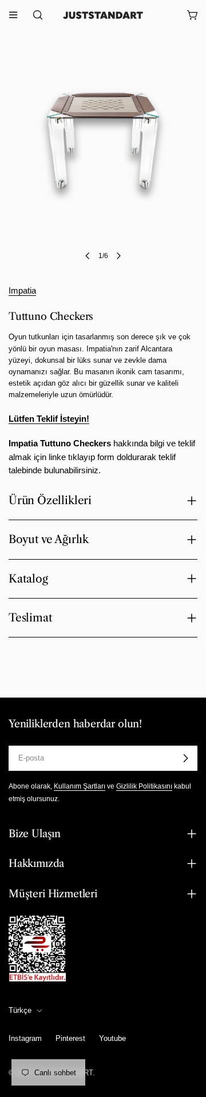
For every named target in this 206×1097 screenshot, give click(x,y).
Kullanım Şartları (79, 786)
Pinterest (70, 1038)
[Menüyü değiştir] (13, 14)
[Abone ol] (185, 758)
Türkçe (20, 1010)
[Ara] (34, 14)
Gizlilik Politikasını (144, 786)
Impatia (22, 290)
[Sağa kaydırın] (118, 256)
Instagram (25, 1038)
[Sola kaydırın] (87, 256)
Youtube (112, 1038)
